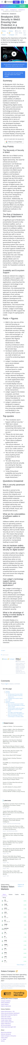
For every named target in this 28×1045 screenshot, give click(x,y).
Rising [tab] (4, 897)
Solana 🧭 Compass (11, 33)
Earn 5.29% (22, 6)
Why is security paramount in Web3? (15, 704)
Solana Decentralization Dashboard (10, 1013)
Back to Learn (5, 655)
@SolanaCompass (21, 661)
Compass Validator (6, 1001)
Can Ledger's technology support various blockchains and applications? (16, 713)
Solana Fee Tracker (6, 1016)
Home (2, 9)
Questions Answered (9, 702)
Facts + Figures (8, 699)
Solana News (4, 1037)
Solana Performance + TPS (8, 1011)
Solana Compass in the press (8, 1036)
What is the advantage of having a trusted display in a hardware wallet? (16, 716)
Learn (7, 9)
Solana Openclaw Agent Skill (8, 1027)
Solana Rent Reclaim (6, 1018)
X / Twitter (3, 1039)
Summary (7, 691)
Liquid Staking (4, 1004)
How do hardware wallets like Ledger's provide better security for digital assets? (16, 710)
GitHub (3, 1041)
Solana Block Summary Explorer (9, 1015)
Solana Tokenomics (6, 1023)
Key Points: (7, 692)
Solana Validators (5, 1002)
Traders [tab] (17, 894)
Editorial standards (6, 1034)
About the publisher (6, 1032)
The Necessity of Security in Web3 (15, 694)
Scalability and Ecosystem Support (15, 698)
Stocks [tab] (22, 894)
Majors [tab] (4, 894)
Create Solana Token (6, 1020)
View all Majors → (21, 964)
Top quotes (7, 701)
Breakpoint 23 (13, 9)
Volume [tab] (10, 894)
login (6, 684)
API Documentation (6, 1025)
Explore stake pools (6, 1006)
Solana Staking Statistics (7, 1022)
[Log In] (22, 2)
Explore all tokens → (21, 885)
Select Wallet (16, 2)
